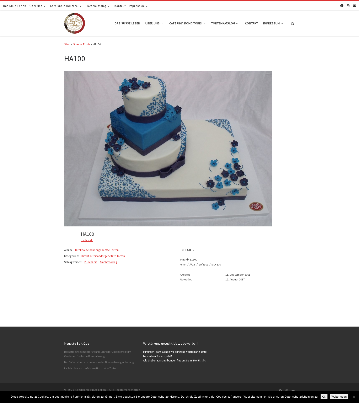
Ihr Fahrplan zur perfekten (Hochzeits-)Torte (90, 368)
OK (324, 396)
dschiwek (87, 240)
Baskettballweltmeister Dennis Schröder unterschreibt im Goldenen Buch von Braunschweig (97, 354)
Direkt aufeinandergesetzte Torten (97, 250)
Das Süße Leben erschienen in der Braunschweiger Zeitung (99, 362)
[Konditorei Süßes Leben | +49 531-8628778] (74, 22)
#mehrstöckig (108, 262)
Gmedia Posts (81, 44)
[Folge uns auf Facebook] (341, 5)
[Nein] (354, 397)
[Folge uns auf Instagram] (348, 5)
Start (67, 44)
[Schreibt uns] (354, 5)
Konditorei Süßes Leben (90, 390)
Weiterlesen (339, 396)
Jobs (203, 360)
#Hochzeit (90, 262)
